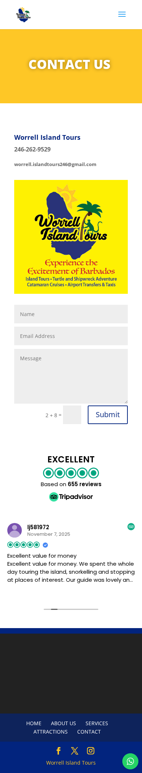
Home (34, 723)
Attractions (50, 731)
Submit (108, 414)
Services (97, 723)
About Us (63, 723)
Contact (89, 731)
